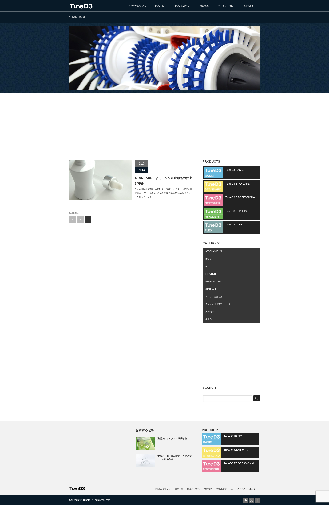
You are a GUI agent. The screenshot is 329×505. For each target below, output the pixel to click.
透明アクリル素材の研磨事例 (172, 438)
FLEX (208, 266)
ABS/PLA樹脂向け (213, 251)
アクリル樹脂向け (213, 297)
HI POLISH (210, 274)
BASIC (208, 259)
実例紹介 (209, 312)
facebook (257, 500)
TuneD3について (137, 5)
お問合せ (248, 5)
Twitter (251, 500)
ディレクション (226, 5)
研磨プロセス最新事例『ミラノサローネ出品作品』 (174, 457)
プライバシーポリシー (247, 489)
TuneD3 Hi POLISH (237, 211)
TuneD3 (87, 500)
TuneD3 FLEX (233, 224)
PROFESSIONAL (213, 281)
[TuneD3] (81, 6)
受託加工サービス (224, 489)
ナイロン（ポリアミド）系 (218, 304)
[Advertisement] (164, 122)
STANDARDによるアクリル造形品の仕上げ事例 (163, 180)
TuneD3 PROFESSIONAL (240, 197)
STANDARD (211, 289)
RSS (245, 500)
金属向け (209, 319)
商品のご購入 (182, 5)
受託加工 (204, 5)
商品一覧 (159, 5)
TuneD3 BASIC (234, 169)
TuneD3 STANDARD (237, 183)
